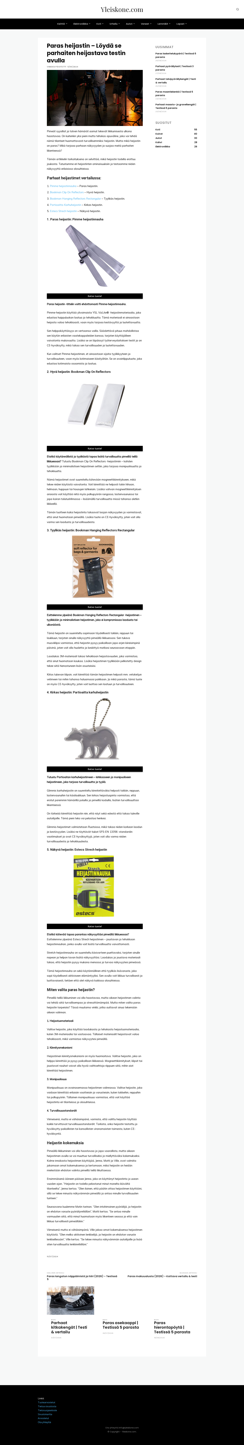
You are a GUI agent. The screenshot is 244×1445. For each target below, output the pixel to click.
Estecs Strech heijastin (63, 211)
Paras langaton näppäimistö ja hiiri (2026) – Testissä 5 (82, 1277)
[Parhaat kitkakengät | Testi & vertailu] (70, 1300)
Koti (53, 1320)
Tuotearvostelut (46, 1402)
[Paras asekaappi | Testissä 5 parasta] (122, 1300)
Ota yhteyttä (44, 1422)
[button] (238, 9)
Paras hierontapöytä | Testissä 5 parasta (172, 1327)
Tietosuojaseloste (47, 1410)
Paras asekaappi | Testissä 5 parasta (121, 1325)
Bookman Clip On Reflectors (67, 192)
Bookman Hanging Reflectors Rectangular (75, 198)
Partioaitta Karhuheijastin (65, 205)
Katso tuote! (95, 296)
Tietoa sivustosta (47, 1406)
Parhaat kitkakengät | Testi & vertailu (69, 1327)
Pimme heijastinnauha (63, 186)
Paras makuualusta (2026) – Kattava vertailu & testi (162, 1276)
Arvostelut (43, 1418)
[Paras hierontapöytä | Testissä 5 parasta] (173, 1300)
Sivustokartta (45, 1414)
